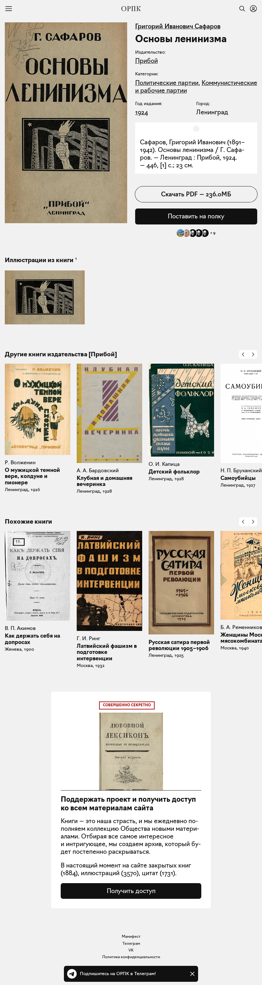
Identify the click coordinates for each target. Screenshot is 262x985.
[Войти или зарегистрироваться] (253, 8)
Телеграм (131, 943)
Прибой (146, 60)
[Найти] (241, 8)
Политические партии (166, 83)
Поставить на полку (196, 216)
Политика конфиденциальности (131, 956)
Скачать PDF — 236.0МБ (196, 194)
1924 (141, 112)
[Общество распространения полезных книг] (131, 8)
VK (131, 950)
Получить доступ (131, 891)
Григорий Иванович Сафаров (177, 26)
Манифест (131, 936)
